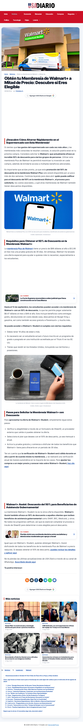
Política (6, 20)
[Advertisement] (40, 120)
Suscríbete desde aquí (25, 562)
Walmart (28, 670)
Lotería (35, 20)
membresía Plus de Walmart (20, 248)
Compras (60, 14)
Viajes (27, 20)
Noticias (14, 14)
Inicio (6, 14)
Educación (49, 14)
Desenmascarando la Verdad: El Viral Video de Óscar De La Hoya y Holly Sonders (32, 675)
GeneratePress (53, 725)
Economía (27, 14)
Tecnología (17, 20)
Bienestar (38, 14)
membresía (19, 670)
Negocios (71, 14)
